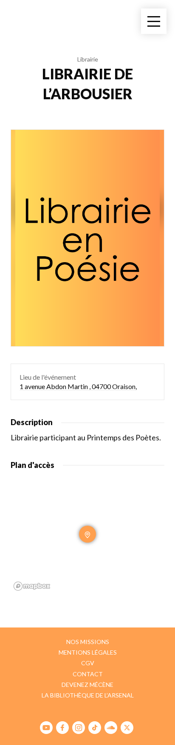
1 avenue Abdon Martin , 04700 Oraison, (78, 386)
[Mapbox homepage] (32, 586)
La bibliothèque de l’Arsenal (88, 695)
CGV (87, 663)
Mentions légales (88, 652)
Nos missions (87, 641)
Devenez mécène (87, 684)
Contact (88, 674)
